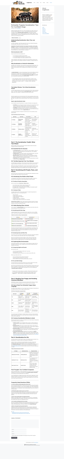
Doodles (44, 2)
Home (34, 2)
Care (40, 2)
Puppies (51, 2)
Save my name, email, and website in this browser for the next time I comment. (24, 435)
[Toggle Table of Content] (19, 37)
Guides (47, 2)
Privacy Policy (44, 32)
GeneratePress (36, 442)
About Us (43, 28)
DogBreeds (29, 2)
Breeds (38, 2)
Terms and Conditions (45, 33)
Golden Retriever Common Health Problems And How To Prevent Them (21, 413)
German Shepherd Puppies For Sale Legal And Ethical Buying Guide (20, 412)
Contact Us (44, 29)
